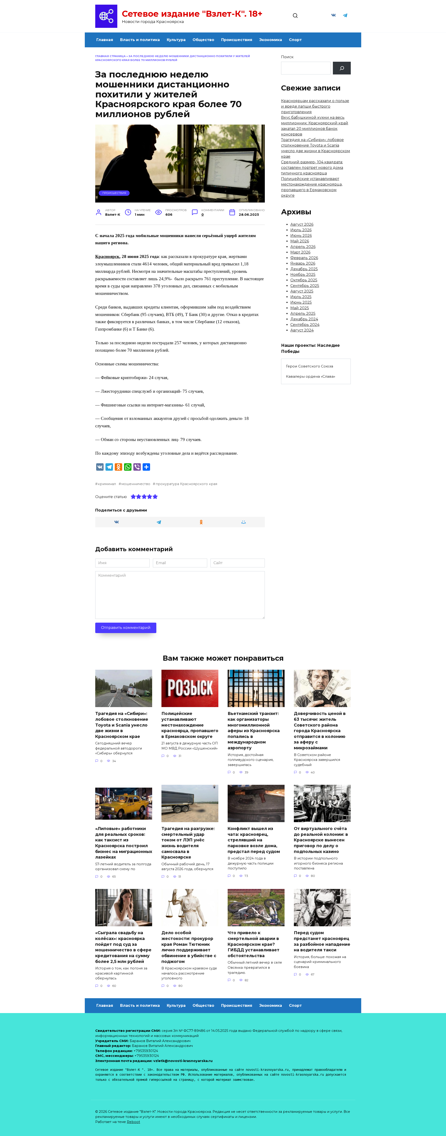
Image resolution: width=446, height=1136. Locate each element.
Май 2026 (299, 241)
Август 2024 (302, 330)
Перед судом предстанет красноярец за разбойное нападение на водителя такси (322, 941)
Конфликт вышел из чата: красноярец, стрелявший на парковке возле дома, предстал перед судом (254, 840)
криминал (107, 484)
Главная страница (110, 56)
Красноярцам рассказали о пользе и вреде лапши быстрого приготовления (315, 106)
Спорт (295, 40)
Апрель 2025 (302, 313)
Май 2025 (299, 308)
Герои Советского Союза (309, 366)
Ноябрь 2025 (302, 274)
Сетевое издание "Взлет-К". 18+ (192, 14)
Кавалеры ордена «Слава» (310, 376)
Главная (104, 40)
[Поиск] (342, 68)
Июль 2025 (301, 297)
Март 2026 (300, 252)
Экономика (270, 40)
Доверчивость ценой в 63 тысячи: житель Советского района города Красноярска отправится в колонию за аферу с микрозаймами (320, 730)
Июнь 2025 (301, 302)
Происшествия (236, 40)
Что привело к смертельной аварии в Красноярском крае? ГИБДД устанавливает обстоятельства (253, 944)
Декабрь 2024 (304, 319)
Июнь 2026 (301, 235)
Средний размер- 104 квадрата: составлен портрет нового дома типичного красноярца (312, 167)
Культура (176, 40)
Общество (203, 40)
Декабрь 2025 (304, 269)
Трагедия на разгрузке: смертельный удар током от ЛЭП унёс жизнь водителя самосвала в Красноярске (188, 842)
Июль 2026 (301, 230)
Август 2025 (301, 291)
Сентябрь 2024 (304, 324)
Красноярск (107, 256)
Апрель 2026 (302, 247)
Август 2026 (301, 224)
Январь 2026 (302, 263)
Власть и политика (140, 40)
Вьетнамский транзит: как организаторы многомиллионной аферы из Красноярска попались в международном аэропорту (254, 730)
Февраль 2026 (304, 258)
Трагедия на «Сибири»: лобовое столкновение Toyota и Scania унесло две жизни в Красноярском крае (121, 725)
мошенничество (135, 484)
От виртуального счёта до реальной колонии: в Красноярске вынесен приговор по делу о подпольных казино (321, 840)
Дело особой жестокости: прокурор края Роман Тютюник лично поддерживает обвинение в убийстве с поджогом (188, 947)
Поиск (287, 57)
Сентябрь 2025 (304, 285)
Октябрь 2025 (303, 280)
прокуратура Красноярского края (186, 484)
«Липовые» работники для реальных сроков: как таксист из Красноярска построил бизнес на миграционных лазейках (123, 842)
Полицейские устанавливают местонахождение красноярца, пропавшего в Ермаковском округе (189, 725)
